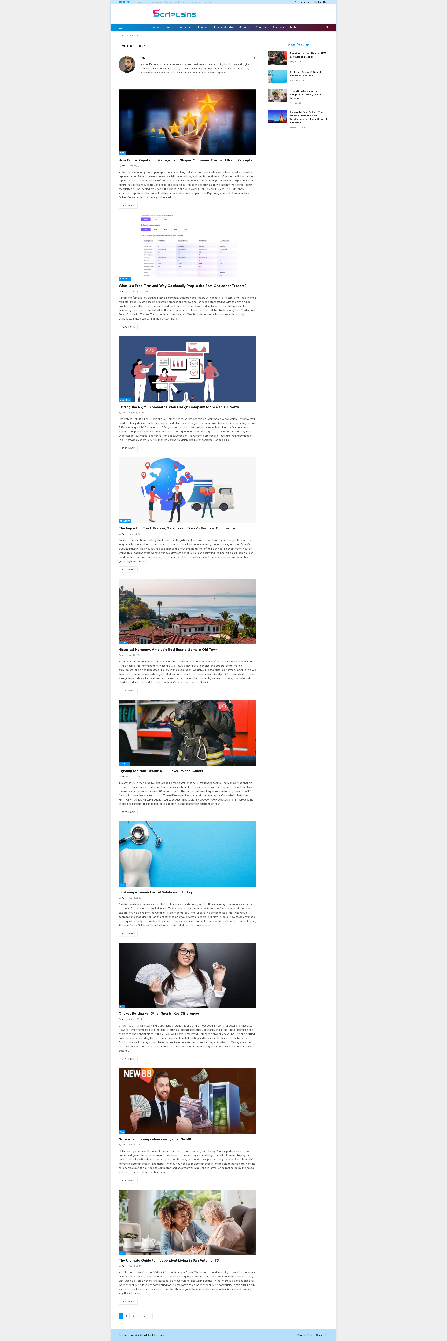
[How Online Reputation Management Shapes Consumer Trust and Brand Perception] (187, 122)
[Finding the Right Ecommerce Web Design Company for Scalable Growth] (187, 369)
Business (125, 278)
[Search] (326, 27)
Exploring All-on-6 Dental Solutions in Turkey (156, 892)
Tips (122, 153)
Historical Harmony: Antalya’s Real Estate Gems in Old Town (168, 649)
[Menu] (121, 27)
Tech (293, 27)
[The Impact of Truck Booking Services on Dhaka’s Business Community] (187, 490)
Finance (203, 27)
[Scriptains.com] (174, 14)
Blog (168, 27)
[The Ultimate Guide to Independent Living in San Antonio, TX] (187, 1222)
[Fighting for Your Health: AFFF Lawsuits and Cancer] (187, 733)
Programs (261, 27)
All (122, 1006)
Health (124, 764)
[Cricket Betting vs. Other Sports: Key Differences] (187, 976)
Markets (244, 27)
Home (155, 27)
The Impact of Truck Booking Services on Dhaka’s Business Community (177, 528)
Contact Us (320, 2)
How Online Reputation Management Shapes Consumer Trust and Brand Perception (187, 160)
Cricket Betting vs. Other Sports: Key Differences (159, 1013)
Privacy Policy (302, 2)
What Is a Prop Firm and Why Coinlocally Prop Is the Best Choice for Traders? (176, 2)
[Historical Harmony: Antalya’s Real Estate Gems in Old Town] (187, 611)
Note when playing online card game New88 (155, 1139)
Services (278, 27)
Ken (142, 58)
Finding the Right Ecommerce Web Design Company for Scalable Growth (179, 407)
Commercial (184, 27)
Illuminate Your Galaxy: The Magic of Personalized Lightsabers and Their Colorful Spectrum (308, 117)
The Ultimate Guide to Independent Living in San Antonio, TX (169, 1260)
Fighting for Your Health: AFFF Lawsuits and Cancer (161, 771)
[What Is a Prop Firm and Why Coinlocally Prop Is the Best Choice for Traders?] (187, 248)
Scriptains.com (127, 1335)
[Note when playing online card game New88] (187, 1101)
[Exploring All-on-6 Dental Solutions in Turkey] (187, 854)
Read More (128, 205)
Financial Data (223, 27)
